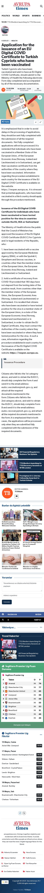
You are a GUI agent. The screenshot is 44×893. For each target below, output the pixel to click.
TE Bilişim (19, 491)
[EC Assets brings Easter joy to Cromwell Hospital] (32, 535)
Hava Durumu (31, 852)
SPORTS (25, 16)
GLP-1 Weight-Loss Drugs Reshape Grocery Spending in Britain (32, 524)
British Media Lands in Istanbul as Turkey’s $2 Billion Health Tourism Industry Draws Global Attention (11, 546)
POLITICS (6, 16)
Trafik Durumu (31, 858)
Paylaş (7, 122)
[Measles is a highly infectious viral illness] (32, 559)
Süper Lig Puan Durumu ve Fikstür (11, 865)
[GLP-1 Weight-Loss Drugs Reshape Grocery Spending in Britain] (32, 515)
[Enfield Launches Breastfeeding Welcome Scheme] (11, 515)
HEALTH (14, 41)
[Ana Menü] (2, 6)
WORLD (16, 16)
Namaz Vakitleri (10, 858)
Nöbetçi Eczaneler (11, 852)
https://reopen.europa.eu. (24, 353)
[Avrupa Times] (21, 6)
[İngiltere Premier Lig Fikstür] (41, 735)
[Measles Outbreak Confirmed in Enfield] (11, 559)
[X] (24, 813)
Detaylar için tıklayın (22, 725)
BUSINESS (36, 16)
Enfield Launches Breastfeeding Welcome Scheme (9, 524)
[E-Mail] (16, 496)
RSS (6, 882)
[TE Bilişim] (7, 493)
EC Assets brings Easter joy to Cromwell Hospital (32, 544)
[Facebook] (20, 813)
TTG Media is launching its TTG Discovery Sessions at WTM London (22, 22)
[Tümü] (41, 627)
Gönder (6, 602)
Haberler (5, 41)
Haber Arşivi (30, 871)
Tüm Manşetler (31, 863)
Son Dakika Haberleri (11, 871)
